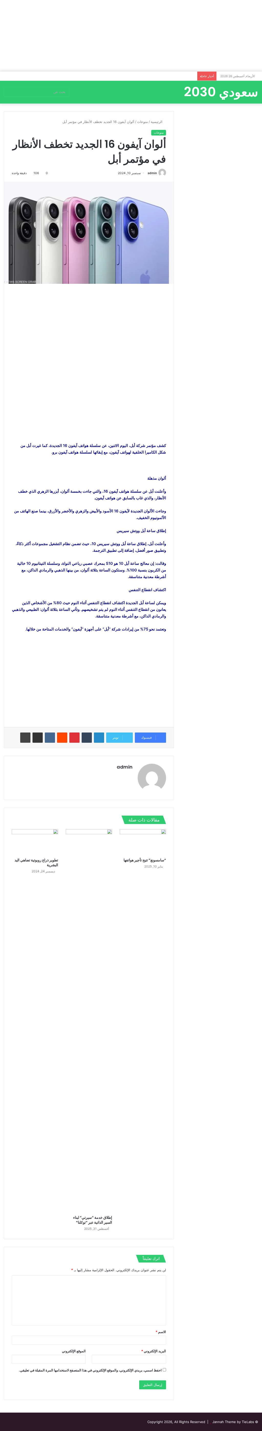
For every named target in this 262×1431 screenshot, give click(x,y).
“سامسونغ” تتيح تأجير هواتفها (145, 860)
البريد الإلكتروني (153, 1351)
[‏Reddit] (62, 738)
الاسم (161, 1332)
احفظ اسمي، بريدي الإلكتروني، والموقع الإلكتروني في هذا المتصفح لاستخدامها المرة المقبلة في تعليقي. (90, 1370)
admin (152, 173)
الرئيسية (157, 122)
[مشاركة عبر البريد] (37, 738)
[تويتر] (117, 776)
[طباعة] (25, 738)
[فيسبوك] (123, 776)
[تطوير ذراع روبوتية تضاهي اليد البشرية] (35, 842)
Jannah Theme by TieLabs (233, 1422)
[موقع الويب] (129, 776)
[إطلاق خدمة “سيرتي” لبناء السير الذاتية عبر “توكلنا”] (89, 1021)
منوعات (142, 122)
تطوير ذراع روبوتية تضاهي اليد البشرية (36, 862)
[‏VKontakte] (50, 738)
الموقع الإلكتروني (74, 1351)
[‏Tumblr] (87, 738)
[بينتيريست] (74, 738)
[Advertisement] (131, 36)
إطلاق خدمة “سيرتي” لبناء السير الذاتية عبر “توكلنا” (92, 1220)
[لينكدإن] (99, 738)
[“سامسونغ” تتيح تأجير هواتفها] (143, 842)
